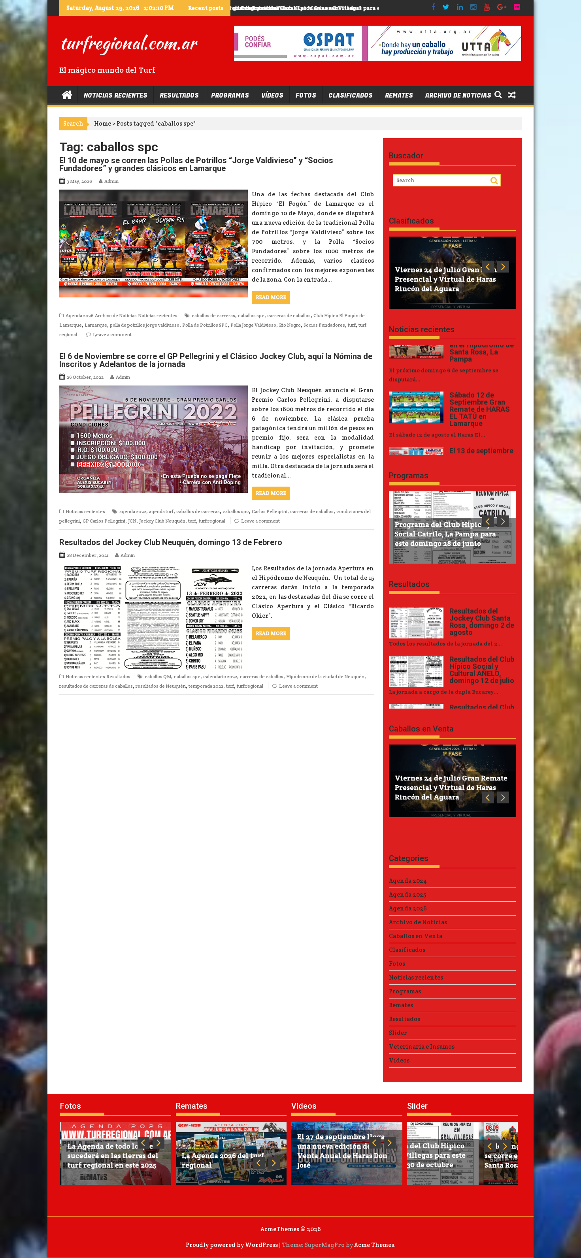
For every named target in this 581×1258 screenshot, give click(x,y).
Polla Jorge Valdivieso (253, 325)
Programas (230, 95)
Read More (271, 297)
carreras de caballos (289, 315)
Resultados (179, 95)
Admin (111, 181)
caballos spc (251, 315)
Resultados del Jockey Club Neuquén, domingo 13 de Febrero (170, 542)
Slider (398, 1032)
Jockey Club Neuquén (162, 521)
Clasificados (350, 95)
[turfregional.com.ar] (67, 94)
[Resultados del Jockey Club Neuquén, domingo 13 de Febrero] (153, 568)
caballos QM (158, 676)
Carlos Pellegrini (269, 511)
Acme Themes (374, 1245)
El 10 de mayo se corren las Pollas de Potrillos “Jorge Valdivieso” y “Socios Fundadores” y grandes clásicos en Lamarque (196, 164)
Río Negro (290, 325)
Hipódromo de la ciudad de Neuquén (325, 676)
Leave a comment (112, 334)
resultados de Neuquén (161, 686)
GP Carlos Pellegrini (104, 521)
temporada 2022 (206, 686)
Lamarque (96, 325)
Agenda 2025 (407, 894)
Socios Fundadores (324, 325)
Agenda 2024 (408, 880)
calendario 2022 (220, 676)
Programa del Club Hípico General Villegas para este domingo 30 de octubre (341, 7)
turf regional (212, 521)
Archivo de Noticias (458, 95)
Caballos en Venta (421, 728)
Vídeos (272, 95)
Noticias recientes (115, 95)
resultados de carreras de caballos (96, 686)
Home (102, 123)
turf (352, 325)
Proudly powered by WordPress (232, 1245)
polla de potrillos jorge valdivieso (144, 325)
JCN (132, 521)
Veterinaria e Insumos (422, 1046)
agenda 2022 (132, 511)
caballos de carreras (213, 315)
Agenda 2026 (80, 315)
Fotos (306, 95)
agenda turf (161, 511)
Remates (399, 95)
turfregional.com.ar (127, 42)
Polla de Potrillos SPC (205, 325)
